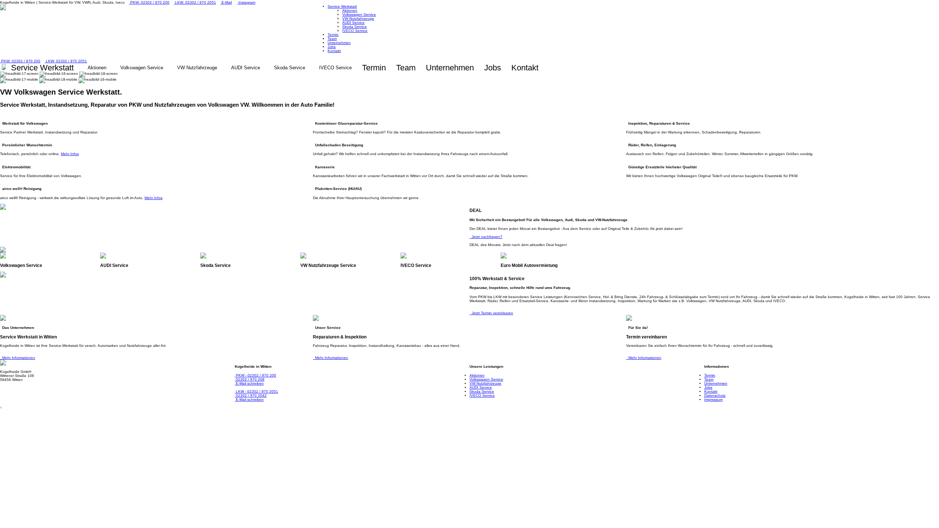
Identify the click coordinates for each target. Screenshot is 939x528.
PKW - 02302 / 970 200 (255, 375)
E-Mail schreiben (249, 383)
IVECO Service (355, 31)
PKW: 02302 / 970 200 (149, 2)
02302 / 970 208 (249, 379)
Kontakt (334, 51)
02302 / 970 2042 (251, 395)
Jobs (332, 47)
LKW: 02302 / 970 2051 (195, 2)
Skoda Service (354, 27)
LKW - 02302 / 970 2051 (256, 391)
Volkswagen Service (359, 14)
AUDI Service (353, 23)
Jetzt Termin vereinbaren (491, 313)
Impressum (713, 399)
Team (332, 39)
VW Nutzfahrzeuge (358, 18)
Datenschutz (715, 395)
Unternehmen (339, 43)
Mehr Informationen (17, 358)
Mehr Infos (70, 154)
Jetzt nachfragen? (486, 237)
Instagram (246, 2)
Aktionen (349, 10)
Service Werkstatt (342, 6)
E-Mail (226, 2)
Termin (333, 35)
